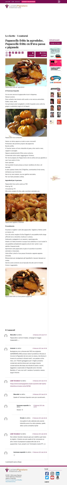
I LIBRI (12, 1)
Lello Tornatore (15, 381)
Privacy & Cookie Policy (11, 480)
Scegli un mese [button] (55, 43)
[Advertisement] (33, 21)
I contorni (22, 35)
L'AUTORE (7, 1)
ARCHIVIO (17, 1)
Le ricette (10, 35)
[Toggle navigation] (53, 1)
